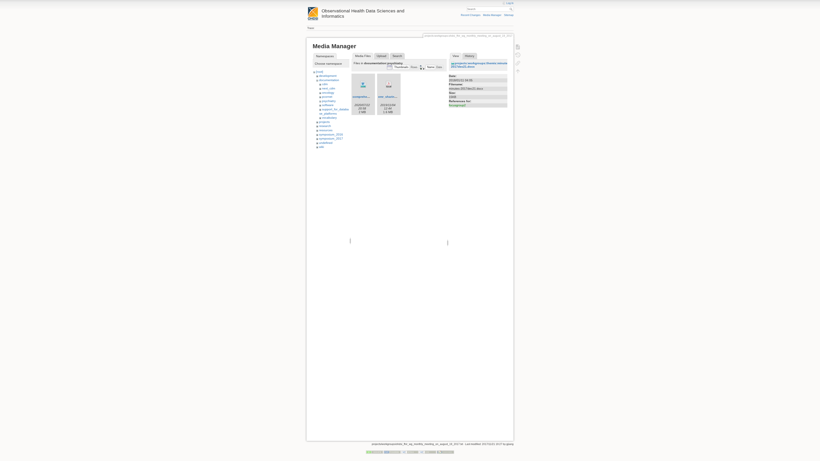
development (328, 75)
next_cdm (328, 88)
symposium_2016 (331, 134)
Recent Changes (470, 15)
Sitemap (509, 15)
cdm (325, 84)
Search (512, 9)
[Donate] (374, 451)
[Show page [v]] (518, 47)
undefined (325, 142)
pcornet (327, 96)
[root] (319, 71)
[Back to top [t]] (518, 71)
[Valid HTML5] (410, 451)
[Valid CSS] (427, 451)
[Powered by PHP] (392, 451)
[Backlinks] (518, 63)
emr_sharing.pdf (390, 96)
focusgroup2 (457, 105)
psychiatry (329, 101)
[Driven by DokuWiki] (445, 451)
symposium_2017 (331, 138)
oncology (328, 92)
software (328, 105)
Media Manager (492, 15)
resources (325, 130)
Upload (381, 56)
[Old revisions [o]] (518, 55)
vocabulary (329, 117)
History (469, 56)
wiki (321, 147)
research (325, 126)
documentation (329, 80)
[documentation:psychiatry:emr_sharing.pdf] (389, 84)
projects (324, 122)
